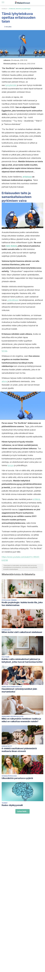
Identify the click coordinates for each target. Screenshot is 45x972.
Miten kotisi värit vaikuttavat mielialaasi (22, 632)
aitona (4, 381)
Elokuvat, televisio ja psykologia (19, 8)
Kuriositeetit (7, 746)
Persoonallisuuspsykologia (12, 716)
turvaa (4, 351)
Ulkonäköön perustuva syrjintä (17, 778)
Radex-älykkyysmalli (12, 805)
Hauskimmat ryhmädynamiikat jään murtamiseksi (19, 690)
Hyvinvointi (6, 630)
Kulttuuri (4, 8)
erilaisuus (27, 177)
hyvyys (10, 465)
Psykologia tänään (9, 600)
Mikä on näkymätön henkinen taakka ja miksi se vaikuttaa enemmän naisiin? (21, 720)
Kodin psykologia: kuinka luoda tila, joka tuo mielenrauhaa (22, 603)
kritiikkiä (36, 499)
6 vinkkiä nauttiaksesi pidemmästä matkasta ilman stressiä (19, 749)
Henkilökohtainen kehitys (12, 686)
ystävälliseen (13, 300)
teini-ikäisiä (11, 246)
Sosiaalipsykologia (9, 776)
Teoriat (5, 803)
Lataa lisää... (22, 811)
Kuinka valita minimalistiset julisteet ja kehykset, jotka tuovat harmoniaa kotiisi (22, 660)
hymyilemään (11, 85)
